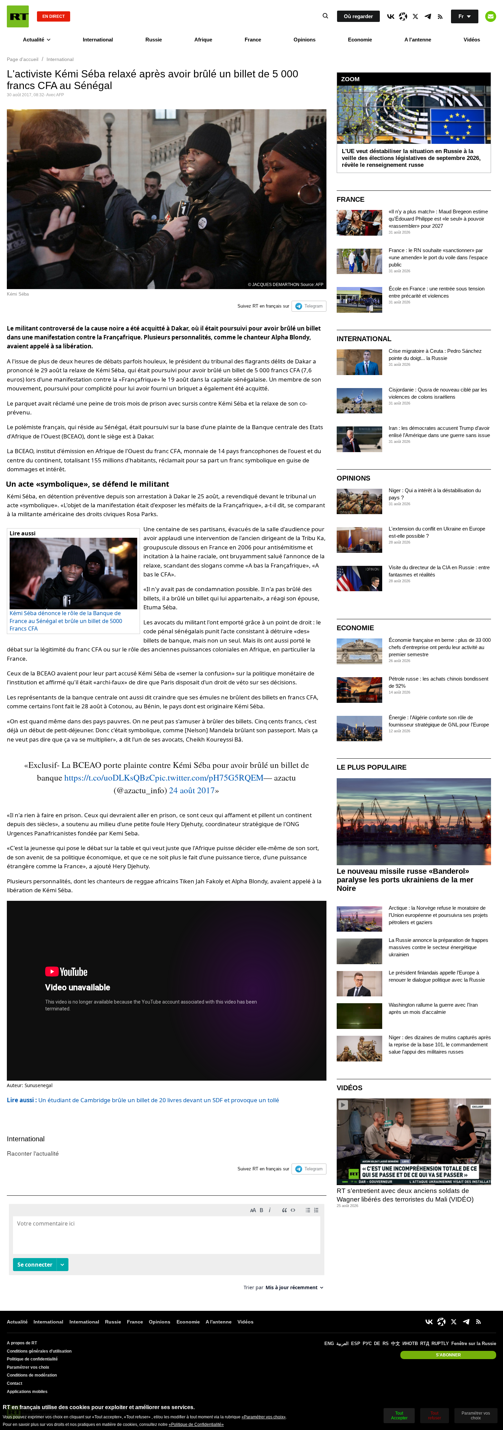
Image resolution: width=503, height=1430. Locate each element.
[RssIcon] (440, 16)
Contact (14, 1383)
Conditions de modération (32, 1375)
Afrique (203, 39)
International (98, 39)
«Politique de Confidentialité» (196, 1424)
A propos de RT (22, 1343)
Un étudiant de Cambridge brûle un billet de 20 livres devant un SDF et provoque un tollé (143, 1100)
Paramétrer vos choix (28, 1367)
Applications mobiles (27, 1391)
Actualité (33, 39)
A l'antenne (417, 39)
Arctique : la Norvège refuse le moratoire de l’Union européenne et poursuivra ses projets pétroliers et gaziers (438, 915)
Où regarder (358, 16)
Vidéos (472, 39)
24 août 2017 (192, 790)
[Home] (18, 16)
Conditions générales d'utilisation (39, 1351)
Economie (360, 39)
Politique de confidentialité (32, 1359)
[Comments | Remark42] (166, 1250)
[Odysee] (403, 16)
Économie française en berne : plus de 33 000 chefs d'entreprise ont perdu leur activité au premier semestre (440, 647)
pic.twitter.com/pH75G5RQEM (209, 777)
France (253, 39)
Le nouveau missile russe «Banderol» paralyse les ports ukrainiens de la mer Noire (405, 880)
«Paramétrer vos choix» (264, 1417)
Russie (153, 39)
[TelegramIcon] (427, 16)
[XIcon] (415, 16)
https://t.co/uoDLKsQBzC (109, 777)
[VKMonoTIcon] (390, 16)
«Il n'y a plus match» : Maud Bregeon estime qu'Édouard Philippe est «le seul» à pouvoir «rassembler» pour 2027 (438, 219)
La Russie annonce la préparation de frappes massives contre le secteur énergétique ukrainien (438, 947)
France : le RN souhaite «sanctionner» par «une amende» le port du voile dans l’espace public (438, 257)
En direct (53, 16)
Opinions (304, 39)
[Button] (490, 16)
